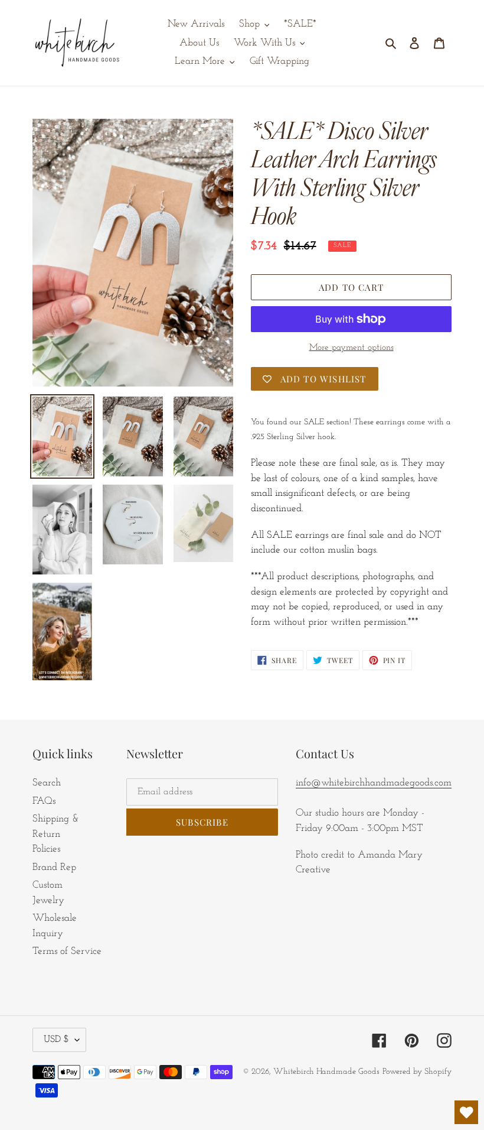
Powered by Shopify (417, 1071)
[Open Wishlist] (466, 1112)
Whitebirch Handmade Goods (326, 1071)
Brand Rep (54, 867)
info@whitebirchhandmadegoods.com (374, 783)
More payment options (351, 347)
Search (46, 783)
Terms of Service (67, 951)
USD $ (56, 1039)
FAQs (43, 801)
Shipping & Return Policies (55, 834)
